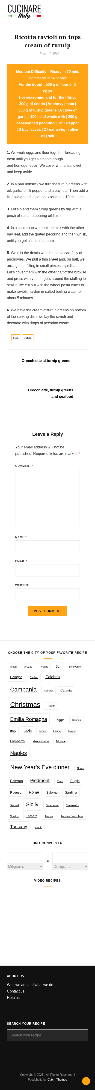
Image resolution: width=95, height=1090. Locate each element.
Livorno (72, 731)
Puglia (75, 781)
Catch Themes (57, 1079)
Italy (13, 731)
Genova (76, 720)
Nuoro (80, 768)
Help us (13, 998)
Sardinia (71, 792)
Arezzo (28, 666)
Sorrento (72, 805)
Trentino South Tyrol (72, 816)
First (15, 337)
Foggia (59, 720)
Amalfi (13, 666)
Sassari (14, 805)
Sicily (32, 804)
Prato (60, 781)
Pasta (28, 337)
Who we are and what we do (30, 985)
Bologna (16, 677)
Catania (66, 690)
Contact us (15, 991)
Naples (18, 753)
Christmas (25, 704)
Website (22, 585)
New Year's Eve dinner (40, 767)
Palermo (16, 781)
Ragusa (15, 792)
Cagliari (34, 677)
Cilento (51, 706)
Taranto (31, 816)
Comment (24, 466)
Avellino (44, 666)
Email (21, 561)
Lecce (42, 731)
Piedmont (40, 780)
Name (21, 537)
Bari (58, 666)
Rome (34, 792)
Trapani (49, 816)
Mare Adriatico (41, 741)
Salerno (52, 792)
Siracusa (52, 805)
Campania (23, 689)
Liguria (57, 731)
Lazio (28, 731)
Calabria (52, 677)
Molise (60, 741)
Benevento (75, 666)
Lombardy (17, 741)
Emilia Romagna (28, 719)
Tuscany (18, 826)
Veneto (38, 827)
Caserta (48, 690)
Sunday (14, 816)
